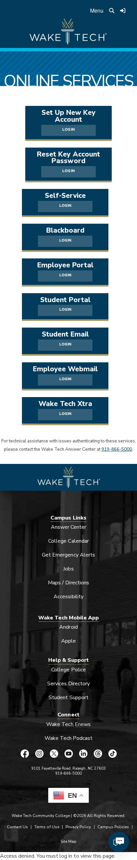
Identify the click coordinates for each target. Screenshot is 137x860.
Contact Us (17, 827)
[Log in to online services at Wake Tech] (122, 10)
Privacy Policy (78, 827)
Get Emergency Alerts (68, 555)
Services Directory (68, 683)
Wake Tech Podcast (69, 738)
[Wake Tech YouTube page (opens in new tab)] (68, 753)
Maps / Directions (68, 582)
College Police (68, 669)
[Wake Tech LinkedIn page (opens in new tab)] (83, 753)
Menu (96, 10)
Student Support (68, 697)
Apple (68, 641)
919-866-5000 (116, 449)
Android (68, 627)
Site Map (68, 841)
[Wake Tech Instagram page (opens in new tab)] (39, 753)
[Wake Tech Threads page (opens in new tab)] (97, 753)
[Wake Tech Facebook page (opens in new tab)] (24, 753)
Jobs (68, 568)
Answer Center (68, 527)
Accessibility (68, 596)
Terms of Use (46, 827)
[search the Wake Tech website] (111, 10)
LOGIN (68, 129)
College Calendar (68, 541)
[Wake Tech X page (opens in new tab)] (54, 753)
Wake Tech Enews (68, 724)
